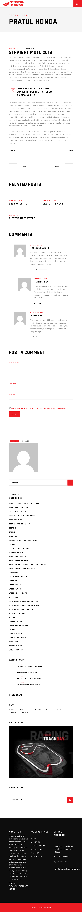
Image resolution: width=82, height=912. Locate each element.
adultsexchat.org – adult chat (24, 504)
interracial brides (18, 577)
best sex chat (15, 520)
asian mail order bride (20, 508)
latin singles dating (19, 593)
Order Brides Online (18, 625)
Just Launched (38, 846)
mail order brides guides (21, 609)
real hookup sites (17, 638)
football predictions (19, 548)
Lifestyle (13, 597)
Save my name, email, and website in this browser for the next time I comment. (39, 408)
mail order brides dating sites (24, 601)
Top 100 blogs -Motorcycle (29, 666)
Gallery (35, 853)
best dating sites (17, 512)
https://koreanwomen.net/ (22, 569)
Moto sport (13, 712)
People (12, 630)
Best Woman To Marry (19, 524)
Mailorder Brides (17, 613)
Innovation (14, 573)
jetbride (13, 581)
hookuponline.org (17, 556)
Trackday (13, 642)
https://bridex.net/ (18, 560)
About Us (35, 842)
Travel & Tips (30, 48)
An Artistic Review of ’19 (28, 685)
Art (29, 709)
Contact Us (36, 857)
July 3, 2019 (21, 664)
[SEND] (70, 800)
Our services (37, 849)
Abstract (12, 709)
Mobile (12, 617)
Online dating (15, 621)
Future (58, 709)
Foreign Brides (16, 552)
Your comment (14, 363)
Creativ (48, 709)
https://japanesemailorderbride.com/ (27, 565)
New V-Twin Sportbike (27, 672)
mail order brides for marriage (24, 605)
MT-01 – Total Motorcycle (29, 679)
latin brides (15, 585)
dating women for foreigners (23, 540)
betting (12, 528)
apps (21, 709)
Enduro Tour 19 (18, 203)
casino (12, 532)
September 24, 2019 (15, 48)
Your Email (13, 395)
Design (12, 544)
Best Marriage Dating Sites (22, 516)
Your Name (12, 383)
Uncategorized (16, 650)
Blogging (38, 709)
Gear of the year (53, 203)
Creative (13, 536)
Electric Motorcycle (22, 218)
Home (33, 838)
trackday (12, 150)
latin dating (15, 589)
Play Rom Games (16, 634)
